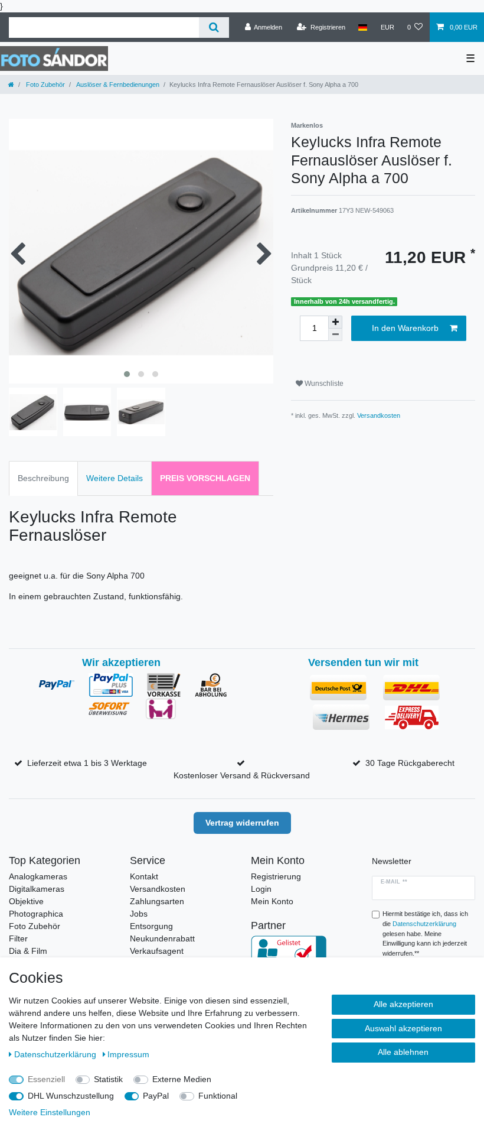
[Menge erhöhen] (335, 322)
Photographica (36, 913)
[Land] (363, 27)
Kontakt (144, 876)
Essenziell (46, 1079)
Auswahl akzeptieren (403, 1028)
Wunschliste (323, 383)
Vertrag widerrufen (242, 822)
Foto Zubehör (44, 84)
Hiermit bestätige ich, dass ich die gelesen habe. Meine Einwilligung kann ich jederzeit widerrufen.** (425, 933)
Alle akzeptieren (403, 1004)
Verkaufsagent (157, 951)
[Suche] (214, 27)
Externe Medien (181, 1079)
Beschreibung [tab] (43, 478)
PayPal (156, 1095)
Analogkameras (38, 876)
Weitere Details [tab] (114, 478)
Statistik (108, 1079)
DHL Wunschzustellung (71, 1095)
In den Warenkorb (405, 328)
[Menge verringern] (335, 335)
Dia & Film (28, 951)
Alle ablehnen (403, 1052)
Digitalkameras (36, 889)
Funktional (217, 1095)
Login (261, 889)
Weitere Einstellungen (49, 1112)
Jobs (139, 913)
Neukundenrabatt (162, 938)
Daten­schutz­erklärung (56, 1054)
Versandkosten (378, 415)
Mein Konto (272, 901)
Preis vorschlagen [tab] (205, 478)
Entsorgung (151, 926)
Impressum (128, 1054)
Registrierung (276, 876)
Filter (18, 938)
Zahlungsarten (157, 901)
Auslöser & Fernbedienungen (117, 84)
